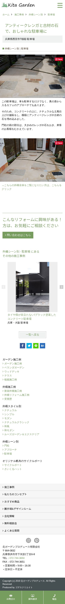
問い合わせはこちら (19, 235)
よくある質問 (11, 530)
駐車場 (8, 453)
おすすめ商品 (11, 501)
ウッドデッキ (11, 371)
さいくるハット (13, 469)
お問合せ (10, 598)
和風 (6, 426)
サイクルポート (13, 465)
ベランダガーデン (14, 367)
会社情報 (9, 516)
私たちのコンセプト (15, 494)
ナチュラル (10, 410)
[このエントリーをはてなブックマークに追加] (42, 345)
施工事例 (9, 487)
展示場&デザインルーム (17, 508)
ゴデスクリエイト (24, 587)
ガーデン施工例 (13, 363)
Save (60, 59)
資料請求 (32, 598)
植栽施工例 (10, 379)
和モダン (9, 430)
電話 (54, 598)
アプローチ (10, 449)
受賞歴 (8, 398)
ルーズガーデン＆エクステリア (21, 434)
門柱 (6, 445)
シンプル (9, 414)
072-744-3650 (17, 558)
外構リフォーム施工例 (16, 394)
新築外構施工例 (13, 390)
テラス (8, 375)
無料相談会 (10, 523)
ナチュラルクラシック (16, 422)
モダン (8, 418)
